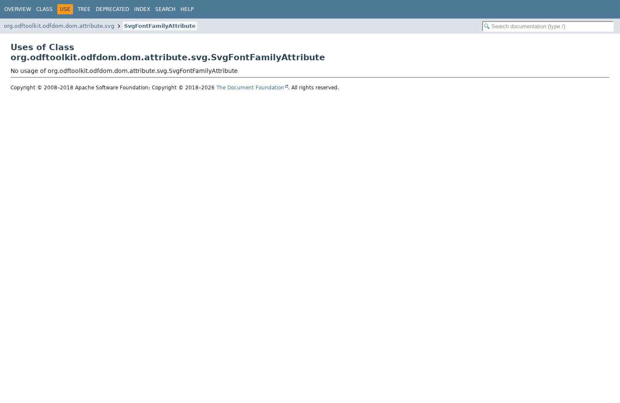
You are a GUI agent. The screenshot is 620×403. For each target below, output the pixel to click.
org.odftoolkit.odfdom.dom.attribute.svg (59, 26)
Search (165, 9)
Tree (84, 9)
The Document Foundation (250, 88)
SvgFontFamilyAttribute (160, 26)
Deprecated (112, 9)
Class (44, 9)
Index (142, 9)
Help (187, 9)
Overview (17, 9)
